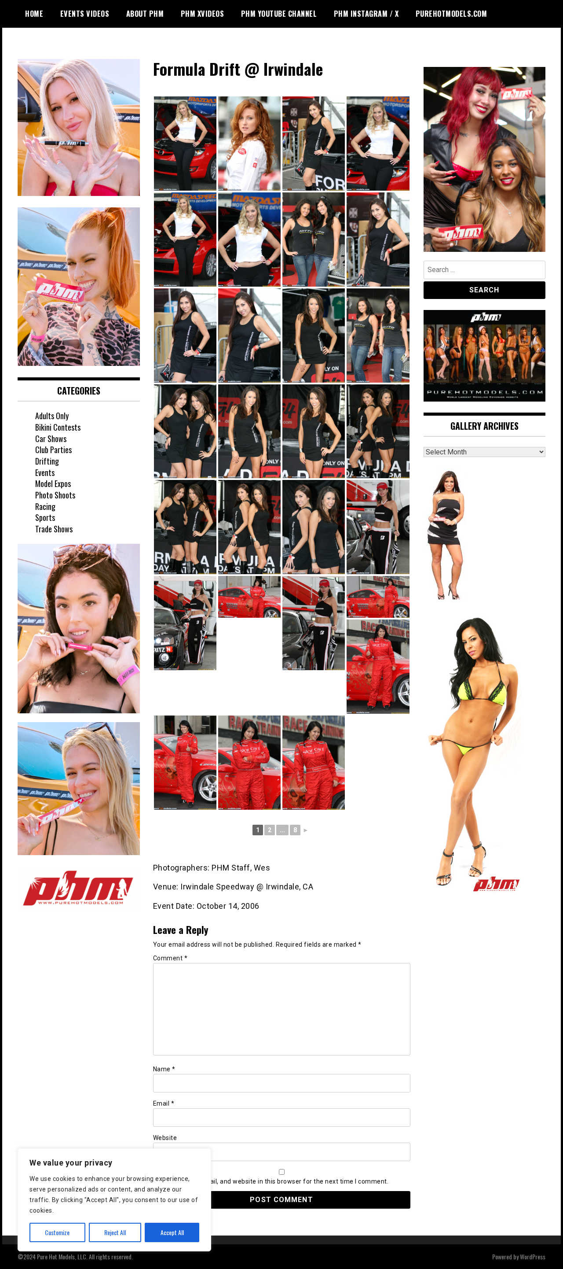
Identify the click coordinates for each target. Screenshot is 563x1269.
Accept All (172, 1232)
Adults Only (52, 415)
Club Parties (53, 449)
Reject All (115, 1232)
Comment (170, 958)
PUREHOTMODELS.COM (451, 13)
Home (34, 13)
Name (164, 1069)
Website (165, 1137)
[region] (114, 1199)
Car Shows (50, 438)
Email (164, 1103)
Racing (45, 506)
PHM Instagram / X (366, 13)
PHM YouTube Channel (279, 13)
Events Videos (85, 13)
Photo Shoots (55, 495)
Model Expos (53, 483)
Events (45, 472)
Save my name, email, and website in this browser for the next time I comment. (271, 1181)
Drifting (47, 461)
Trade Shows (54, 529)
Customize (57, 1232)
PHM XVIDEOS (202, 13)
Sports (45, 517)
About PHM (145, 13)
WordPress (532, 1256)
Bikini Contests (57, 427)
